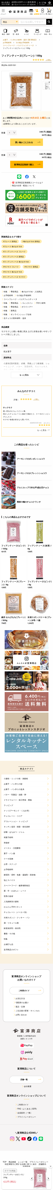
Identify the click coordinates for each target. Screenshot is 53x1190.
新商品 (13, 310)
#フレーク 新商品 (10, 241)
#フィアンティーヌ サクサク (14, 277)
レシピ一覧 (22, 1161)
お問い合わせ (21, 1014)
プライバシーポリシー (26, 1116)
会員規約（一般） (24, 1112)
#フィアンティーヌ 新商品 (13, 256)
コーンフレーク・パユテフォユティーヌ (18, 45)
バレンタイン (27, 303)
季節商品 (14, 291)
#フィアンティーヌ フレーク (14, 251)
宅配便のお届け (22, 1002)
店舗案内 (42, 1164)
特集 (5, 291)
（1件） (48, 60)
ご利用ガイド (23, 1104)
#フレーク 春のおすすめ (12, 246)
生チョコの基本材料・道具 (15, 318)
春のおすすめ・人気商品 (32, 291)
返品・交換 (20, 1006)
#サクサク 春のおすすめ (12, 271)
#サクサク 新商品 (31, 266)
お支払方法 (20, 998)
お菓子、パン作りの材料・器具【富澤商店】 (20, 39)
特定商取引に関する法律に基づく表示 (20, 1164)
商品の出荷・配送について (23, 185)
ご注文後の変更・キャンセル (28, 1010)
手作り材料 (41, 303)
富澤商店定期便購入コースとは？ (27, 182)
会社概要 (27, 1086)
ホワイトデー (27, 306)
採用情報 (26, 1166)
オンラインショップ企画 (21, 314)
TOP (4, 1161)
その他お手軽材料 (22, 42)
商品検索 (12, 1161)
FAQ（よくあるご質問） (27, 1108)
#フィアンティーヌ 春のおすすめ (16, 261)
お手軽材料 (7, 42)
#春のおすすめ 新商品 (31, 241)
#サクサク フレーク (11, 266)
